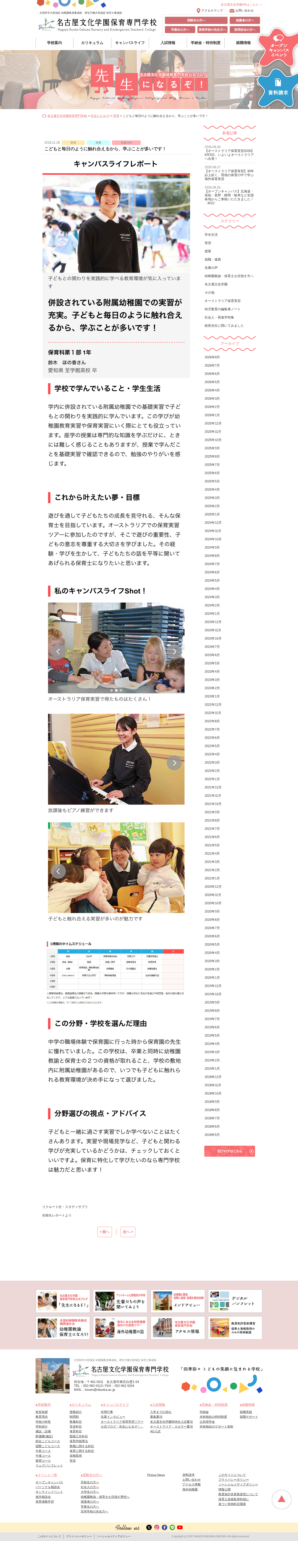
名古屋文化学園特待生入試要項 (171, 1421)
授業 (208, 251)
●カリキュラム (80, 1404)
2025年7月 (212, 465)
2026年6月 (212, 374)
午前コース (43, 1451)
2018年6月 (212, 1126)
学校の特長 (43, 1421)
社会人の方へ (90, 1487)
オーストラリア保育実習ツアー (122, 1421)
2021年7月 (212, 828)
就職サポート (249, 1416)
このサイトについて (232, 1475)
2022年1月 (212, 779)
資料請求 (188, 1475)
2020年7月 (212, 928)
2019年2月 (212, 1060)
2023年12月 (213, 622)
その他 (209, 292)
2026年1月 (212, 415)
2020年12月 (213, 886)
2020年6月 (212, 936)
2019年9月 (212, 1002)
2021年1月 (212, 878)
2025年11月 (213, 431)
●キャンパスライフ (115, 1404)
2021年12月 (213, 787)
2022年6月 (212, 737)
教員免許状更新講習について (238, 1494)
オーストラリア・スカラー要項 (171, 1426)
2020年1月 (212, 977)
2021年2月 (212, 870)
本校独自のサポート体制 (216, 1426)
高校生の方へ (90, 1482)
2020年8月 (212, 919)
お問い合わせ (244, 10)
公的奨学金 (207, 1421)
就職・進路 (213, 259)
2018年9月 (212, 1101)
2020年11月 (213, 895)
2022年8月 (212, 721)
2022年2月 (212, 771)
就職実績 (246, 1412)
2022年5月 (212, 746)
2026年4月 (212, 390)
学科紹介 (42, 1426)
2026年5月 (212, 382)
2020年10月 (213, 903)
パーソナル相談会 (48, 1487)
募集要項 (156, 1416)
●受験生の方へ (91, 1475)
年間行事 (107, 1412)
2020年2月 (212, 969)
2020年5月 (212, 944)
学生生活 (211, 234)
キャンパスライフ (130, 43)
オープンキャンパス (49, 1482)
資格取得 (76, 1455)
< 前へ (105, 1232)
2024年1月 (212, 613)
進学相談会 (43, 1497)
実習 (208, 243)
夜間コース (43, 1460)
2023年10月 (213, 638)
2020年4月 (212, 953)
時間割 (74, 1416)
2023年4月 (212, 671)
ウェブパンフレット (49, 1465)
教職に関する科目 (82, 1446)
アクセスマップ (212, 10)
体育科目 (76, 1431)
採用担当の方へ (245, 29)
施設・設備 (43, 1431)
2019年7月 (212, 1019)
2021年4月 (212, 853)
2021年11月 (213, 795)
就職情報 (243, 43)
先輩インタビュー (113, 1416)
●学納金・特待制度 (214, 1404)
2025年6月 (212, 473)
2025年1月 (212, 514)
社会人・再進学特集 (219, 317)
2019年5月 (212, 1035)
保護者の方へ (245, 20)
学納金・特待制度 (206, 43)
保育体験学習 (45, 1501)
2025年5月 (212, 481)
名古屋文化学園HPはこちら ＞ (241, 4)
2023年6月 (212, 655)
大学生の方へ (90, 1492)
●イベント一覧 (46, 1475)
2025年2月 (212, 506)
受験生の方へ (196, 20)
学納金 (204, 1412)
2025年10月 (213, 440)
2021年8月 (212, 820)
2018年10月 (213, 1093)
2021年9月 (212, 812)
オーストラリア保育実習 (223, 301)
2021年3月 (212, 862)
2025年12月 (213, 423)
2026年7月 (212, 365)
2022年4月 (212, 754)
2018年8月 (212, 1110)
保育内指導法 (79, 1441)
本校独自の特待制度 (213, 1416)
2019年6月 (212, 1027)
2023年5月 (212, 663)
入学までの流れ (160, 1412)
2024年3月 (212, 597)
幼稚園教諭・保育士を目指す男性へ (105, 1497)
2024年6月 (212, 572)
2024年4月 (212, 589)
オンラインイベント (49, 1492)
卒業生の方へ (180, 29)
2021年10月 (213, 804)
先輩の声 (211, 267)
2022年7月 (212, 729)
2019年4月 (212, 1044)
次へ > (128, 1232)
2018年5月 (212, 1135)
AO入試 (155, 1431)
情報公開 (224, 1489)
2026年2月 (212, 407)
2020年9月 (212, 911)
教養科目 (76, 1421)
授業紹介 (76, 1412)
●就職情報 (247, 1404)
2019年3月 (212, 1052)
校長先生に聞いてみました (224, 325)
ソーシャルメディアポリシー (238, 1484)
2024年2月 (212, 605)
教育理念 (42, 1416)
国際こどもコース (48, 1446)
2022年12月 (213, 704)
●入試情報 (157, 1404)
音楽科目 (76, 1426)
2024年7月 (212, 564)
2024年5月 (212, 580)
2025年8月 (212, 456)
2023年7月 (212, 646)
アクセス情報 (191, 1484)
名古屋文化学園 (216, 284)
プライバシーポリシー (233, 1479)
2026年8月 (212, 357)
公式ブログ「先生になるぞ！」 (122, 1426)
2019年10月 (213, 994)
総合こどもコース (48, 1441)
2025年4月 (212, 489)
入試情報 (168, 43)
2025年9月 (212, 448)
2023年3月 (212, 680)
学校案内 (54, 43)
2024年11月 (213, 531)
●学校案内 (43, 1404)
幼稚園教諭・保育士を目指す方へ (229, 276)
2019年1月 (212, 1068)
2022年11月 (213, 713)
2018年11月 (213, 1085)
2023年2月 (212, 688)
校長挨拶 (42, 1412)
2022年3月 (212, 762)
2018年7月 (212, 1118)
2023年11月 (213, 630)
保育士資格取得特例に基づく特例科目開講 (233, 1501)
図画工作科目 (79, 1436)
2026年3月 (212, 398)
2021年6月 (212, 837)
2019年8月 (212, 1010)
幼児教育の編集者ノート (223, 309)
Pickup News (156, 1475)
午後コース (43, 1455)
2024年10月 (213, 539)
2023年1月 (212, 696)
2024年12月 (213, 522)
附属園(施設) (44, 1436)
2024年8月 (212, 555)
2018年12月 (213, 1077)
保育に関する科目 (82, 1451)
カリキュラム (92, 43)
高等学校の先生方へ (212, 29)
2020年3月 (212, 961)
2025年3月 (212, 498)
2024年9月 (212, 547)
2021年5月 (212, 845)
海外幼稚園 (190, 1489)
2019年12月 (213, 986)
